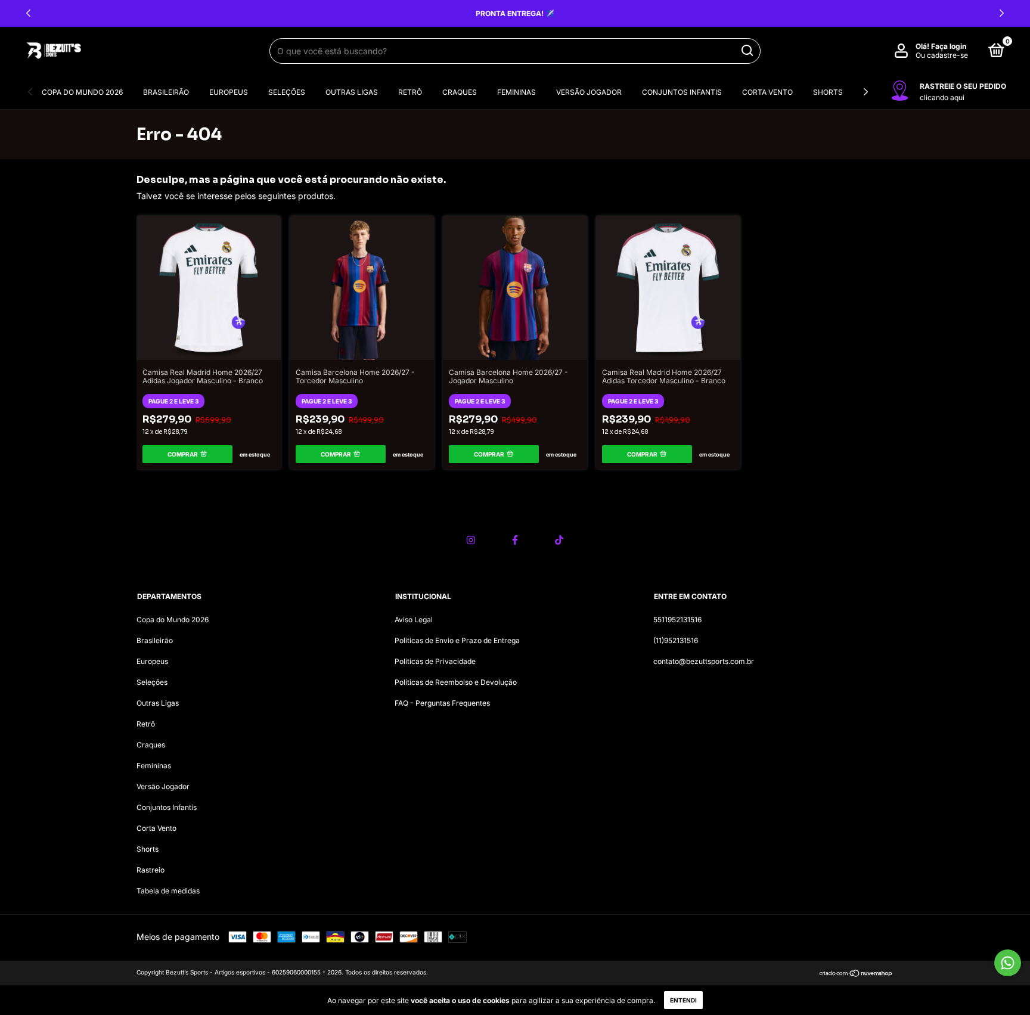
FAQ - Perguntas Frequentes (442, 703)
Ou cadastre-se (942, 55)
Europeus (228, 92)
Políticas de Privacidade (435, 661)
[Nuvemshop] (856, 974)
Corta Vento (767, 92)
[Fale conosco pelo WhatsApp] (1007, 962)
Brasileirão (166, 92)
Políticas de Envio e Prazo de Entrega (457, 640)
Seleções (286, 92)
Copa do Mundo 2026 (82, 92)
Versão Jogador (589, 92)
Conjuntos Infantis (682, 92)
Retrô (410, 92)
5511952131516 (677, 619)
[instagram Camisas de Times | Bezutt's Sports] (471, 540)
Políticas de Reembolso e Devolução (456, 682)
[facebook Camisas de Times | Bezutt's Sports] (515, 540)
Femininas (516, 92)
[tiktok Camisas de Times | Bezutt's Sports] (559, 540)
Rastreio (150, 869)
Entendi (683, 1000)
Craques (459, 92)
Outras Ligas (351, 92)
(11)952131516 (675, 640)
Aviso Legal (414, 619)
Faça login (948, 46)
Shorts (828, 92)
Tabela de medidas (168, 890)
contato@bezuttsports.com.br (703, 661)
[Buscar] (746, 50)
